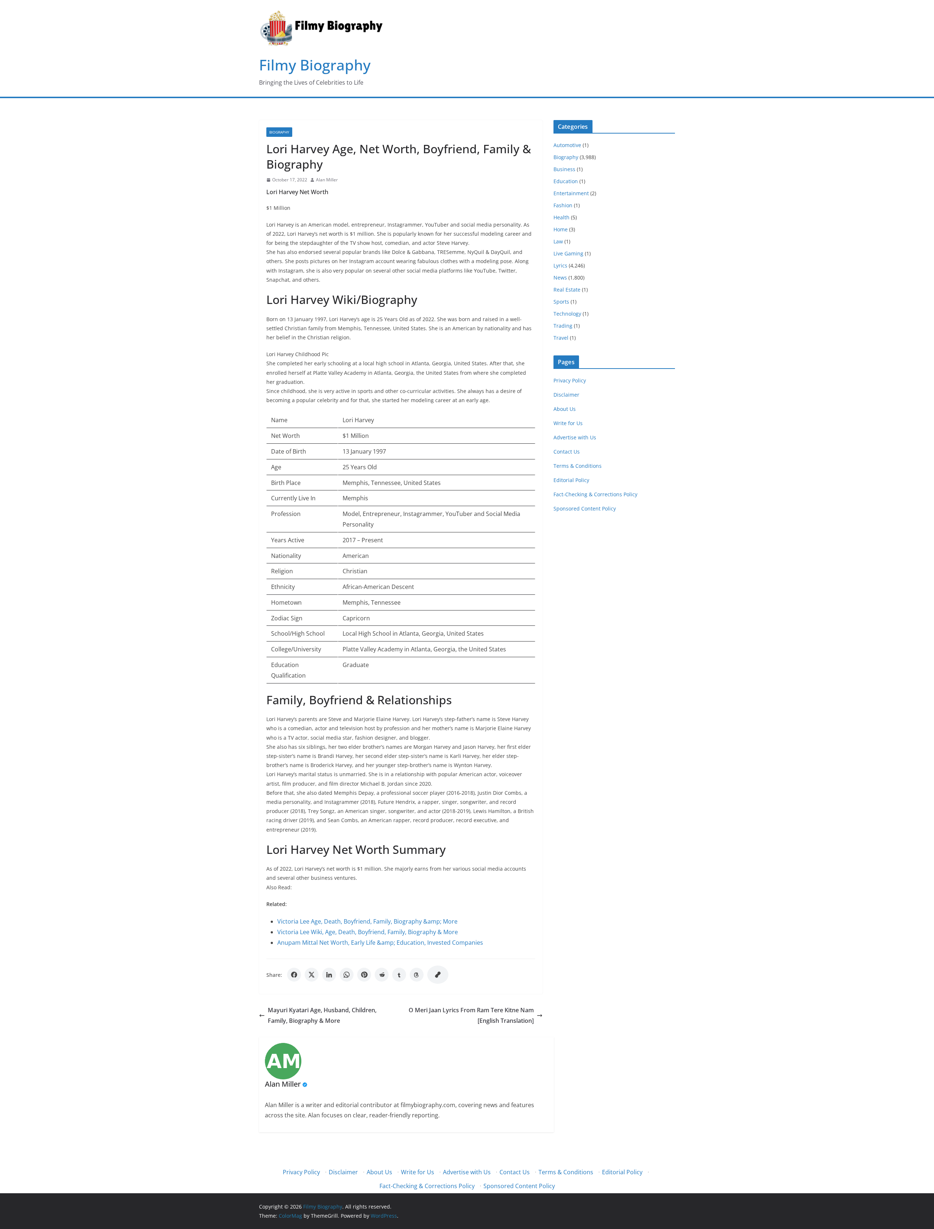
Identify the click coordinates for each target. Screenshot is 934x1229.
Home (560, 229)
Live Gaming (568, 253)
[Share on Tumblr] (399, 975)
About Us (564, 408)
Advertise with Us (574, 437)
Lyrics (560, 265)
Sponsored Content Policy (584, 508)
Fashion (562, 205)
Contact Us (566, 451)
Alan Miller (327, 180)
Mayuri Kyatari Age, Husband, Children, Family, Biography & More (322, 1015)
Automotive (567, 145)
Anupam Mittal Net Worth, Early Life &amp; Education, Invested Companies (380, 943)
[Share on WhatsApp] (347, 975)
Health (561, 217)
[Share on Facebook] (294, 975)
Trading (562, 325)
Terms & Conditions (577, 465)
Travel (560, 337)
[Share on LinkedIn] (329, 975)
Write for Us (568, 423)
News (560, 277)
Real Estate (566, 289)
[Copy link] (437, 975)
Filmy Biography (315, 65)
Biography (279, 132)
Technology (567, 313)
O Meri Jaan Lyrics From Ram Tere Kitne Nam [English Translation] (471, 1015)
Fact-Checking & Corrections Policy (595, 494)
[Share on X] (312, 975)
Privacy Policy (569, 380)
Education (565, 181)
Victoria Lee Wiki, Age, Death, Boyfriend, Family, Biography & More (367, 932)
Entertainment (571, 193)
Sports (561, 301)
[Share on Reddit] (382, 975)
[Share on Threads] (417, 975)
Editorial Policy (571, 480)
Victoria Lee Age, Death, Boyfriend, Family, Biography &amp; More (367, 921)
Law (558, 241)
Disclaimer (566, 394)
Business (564, 169)
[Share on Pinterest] (364, 975)
